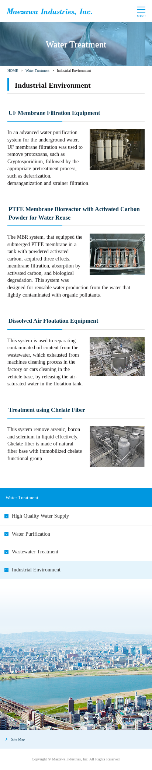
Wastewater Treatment (35, 551)
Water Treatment (37, 71)
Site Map (18, 739)
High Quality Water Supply (40, 516)
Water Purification (31, 534)
